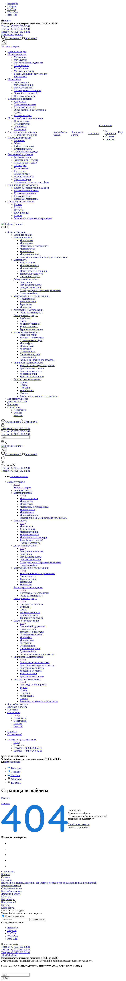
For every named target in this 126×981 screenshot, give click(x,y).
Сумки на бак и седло (31, 340)
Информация (8, 899)
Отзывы (18, 412)
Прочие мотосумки (30, 354)
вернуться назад (80, 827)
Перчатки (25, 387)
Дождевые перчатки (30, 287)
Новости (18, 415)
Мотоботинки (27, 251)
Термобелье (26, 304)
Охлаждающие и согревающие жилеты (40, 290)
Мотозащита (21, 259)
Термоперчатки (28, 301)
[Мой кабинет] (2, 425)
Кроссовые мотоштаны (32, 376)
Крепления (25, 348)
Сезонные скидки (23, 234)
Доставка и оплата (17, 401)
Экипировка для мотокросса (29, 362)
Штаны (23, 385)
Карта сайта (7, 907)
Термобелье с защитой (31, 273)
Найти (5, 978)
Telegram (11, 6)
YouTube (11, 9)
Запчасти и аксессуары (32, 337)
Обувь (23, 321)
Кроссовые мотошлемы (32, 368)
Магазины (6, 880)
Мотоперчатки (27, 248)
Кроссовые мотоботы (31, 371)
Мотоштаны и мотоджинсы (34, 246)
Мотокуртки (26, 243)
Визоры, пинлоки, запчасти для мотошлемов (43, 257)
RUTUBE (12, 15)
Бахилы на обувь (28, 293)
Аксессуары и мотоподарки (29, 310)
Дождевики (26, 282)
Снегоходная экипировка (27, 379)
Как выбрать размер (17, 398)
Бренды (5, 905)
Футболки (25, 318)
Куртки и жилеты (29, 326)
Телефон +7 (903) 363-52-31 (15, 26)
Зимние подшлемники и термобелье (39, 396)
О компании (13, 407)
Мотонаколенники (29, 265)
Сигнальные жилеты (30, 285)
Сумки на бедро (28, 357)
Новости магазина (14, 916)
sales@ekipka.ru (12, 761)
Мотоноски (26, 307)
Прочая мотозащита (30, 276)
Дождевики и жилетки (26, 279)
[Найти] (2, 440)
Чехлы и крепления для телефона (37, 360)
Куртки (23, 382)
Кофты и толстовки (30, 323)
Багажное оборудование (27, 332)
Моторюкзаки (27, 346)
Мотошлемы (26, 240)
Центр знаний (8, 902)
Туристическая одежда (31, 329)
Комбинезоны (27, 390)
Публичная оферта (11, 885)
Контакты (12, 404)
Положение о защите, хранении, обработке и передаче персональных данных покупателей (48, 882)
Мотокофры (26, 343)
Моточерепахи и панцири (33, 271)
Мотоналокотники (29, 268)
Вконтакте (12, 3)
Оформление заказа (11, 888)
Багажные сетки (28, 335)
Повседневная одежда (26, 315)
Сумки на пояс (27, 351)
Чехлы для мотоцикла (31, 312)
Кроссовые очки (28, 373)
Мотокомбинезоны (29, 254)
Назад (17, 484)
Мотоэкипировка (23, 237)
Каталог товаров (16, 232)
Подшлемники (27, 298)
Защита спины (27, 262)
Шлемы (24, 393)
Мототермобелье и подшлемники (32, 296)
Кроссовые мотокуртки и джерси (37, 365)
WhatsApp (12, 12)
